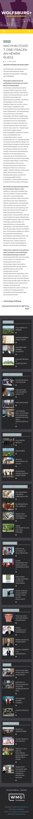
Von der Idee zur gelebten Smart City (20, 392)
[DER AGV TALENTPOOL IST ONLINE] (8, 462)
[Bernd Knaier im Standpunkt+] (8, 642)
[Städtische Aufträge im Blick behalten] (8, 552)
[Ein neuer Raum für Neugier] (8, 382)
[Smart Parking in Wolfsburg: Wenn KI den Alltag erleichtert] (8, 596)
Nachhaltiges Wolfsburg (12, 301)
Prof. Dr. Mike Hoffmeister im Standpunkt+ (21, 618)
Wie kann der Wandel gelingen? (20, 349)
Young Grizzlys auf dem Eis (21, 740)
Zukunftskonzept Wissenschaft (21, 361)
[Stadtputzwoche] (8, 712)
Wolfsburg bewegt (20, 441)
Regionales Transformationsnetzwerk (21, 473)
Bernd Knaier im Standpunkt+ (22, 641)
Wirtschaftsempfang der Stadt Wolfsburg (22, 673)
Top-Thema (7, 41)
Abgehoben (20, 451)
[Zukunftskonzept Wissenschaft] (8, 362)
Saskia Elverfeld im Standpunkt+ (20, 630)
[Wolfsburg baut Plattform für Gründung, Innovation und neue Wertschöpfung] (8, 418)
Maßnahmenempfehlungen (21, 339)
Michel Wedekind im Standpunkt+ (22, 652)
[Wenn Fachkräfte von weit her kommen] (8, 530)
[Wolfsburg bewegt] (8, 442)
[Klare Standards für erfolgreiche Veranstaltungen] (8, 566)
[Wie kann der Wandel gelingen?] (8, 350)
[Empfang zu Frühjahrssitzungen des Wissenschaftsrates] (8, 687)
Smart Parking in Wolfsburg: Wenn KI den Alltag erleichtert (21, 595)
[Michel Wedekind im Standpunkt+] (8, 652)
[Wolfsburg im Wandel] (8, 330)
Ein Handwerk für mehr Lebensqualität (21, 494)
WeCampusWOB (21, 402)
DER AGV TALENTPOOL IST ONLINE (21, 461)
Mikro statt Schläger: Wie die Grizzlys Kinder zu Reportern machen (21, 772)
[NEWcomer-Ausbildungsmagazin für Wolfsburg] (8, 581)
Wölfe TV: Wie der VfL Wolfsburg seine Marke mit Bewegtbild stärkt (21, 754)
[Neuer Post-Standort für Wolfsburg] (8, 517)
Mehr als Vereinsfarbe (20, 730)
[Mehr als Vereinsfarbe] (8, 731)
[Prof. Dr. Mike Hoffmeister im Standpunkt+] (8, 619)
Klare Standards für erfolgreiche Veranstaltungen (22, 565)
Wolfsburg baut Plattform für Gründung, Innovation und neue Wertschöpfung (22, 417)
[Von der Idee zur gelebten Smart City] (8, 393)
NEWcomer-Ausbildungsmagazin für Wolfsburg (21, 580)
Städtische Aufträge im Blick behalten (21, 551)
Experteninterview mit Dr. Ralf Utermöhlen (15, 307)
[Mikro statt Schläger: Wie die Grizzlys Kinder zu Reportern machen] (8, 773)
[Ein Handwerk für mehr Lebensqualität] (8, 495)
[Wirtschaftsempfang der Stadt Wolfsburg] (8, 673)
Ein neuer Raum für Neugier (21, 381)
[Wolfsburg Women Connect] (8, 701)
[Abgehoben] (8, 452)
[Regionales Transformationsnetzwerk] (8, 474)
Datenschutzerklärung (12, 790)
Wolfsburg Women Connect (20, 701)
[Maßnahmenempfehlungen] (8, 339)
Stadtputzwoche (22, 711)
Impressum (23, 790)
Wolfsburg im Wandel (21, 329)
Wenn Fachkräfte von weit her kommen (22, 529)
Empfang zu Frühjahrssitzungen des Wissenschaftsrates (22, 686)
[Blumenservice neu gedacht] (8, 506)
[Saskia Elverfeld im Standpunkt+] (8, 631)
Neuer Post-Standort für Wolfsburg (21, 516)
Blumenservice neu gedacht (21, 505)
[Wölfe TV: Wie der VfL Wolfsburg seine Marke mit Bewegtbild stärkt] (8, 755)
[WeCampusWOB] (8, 404)
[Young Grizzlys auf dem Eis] (8, 741)
